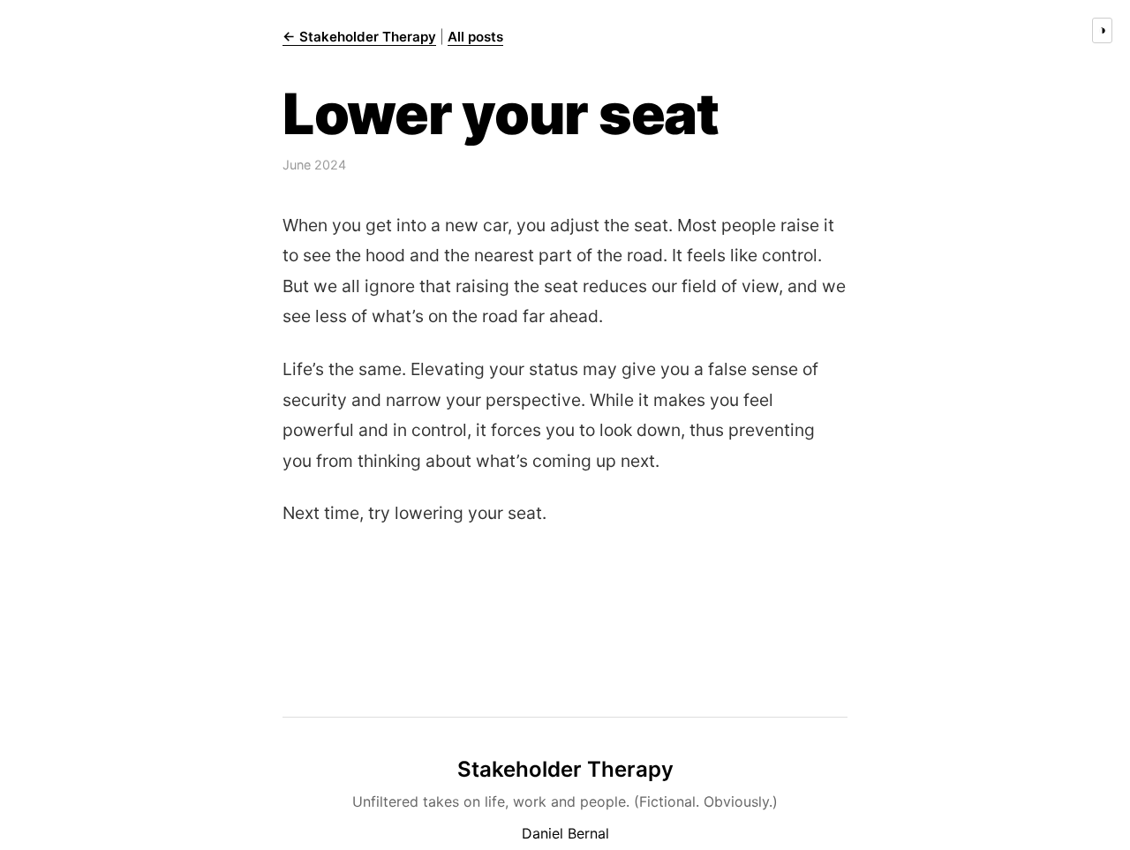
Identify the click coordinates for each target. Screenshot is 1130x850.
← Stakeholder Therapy (359, 36)
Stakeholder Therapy (565, 769)
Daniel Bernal (565, 833)
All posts (475, 36)
